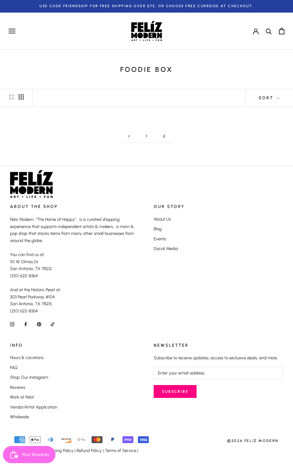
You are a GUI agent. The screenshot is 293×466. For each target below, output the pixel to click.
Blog (158, 228)
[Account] (256, 31)
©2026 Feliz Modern (253, 441)
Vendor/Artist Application (33, 407)
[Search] (269, 31)
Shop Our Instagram (29, 377)
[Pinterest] (39, 324)
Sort (267, 97)
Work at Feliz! (22, 397)
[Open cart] (281, 31)
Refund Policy (89, 450)
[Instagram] (12, 324)
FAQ (14, 367)
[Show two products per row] (11, 97)
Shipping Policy (59, 450)
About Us (162, 219)
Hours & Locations (26, 357)
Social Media (166, 248)
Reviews (17, 387)
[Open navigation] (12, 31)
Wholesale (19, 416)
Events (160, 238)
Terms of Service (120, 450)
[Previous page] (129, 136)
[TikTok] (52, 324)
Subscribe (175, 391)
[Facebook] (25, 324)
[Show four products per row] (21, 97)
